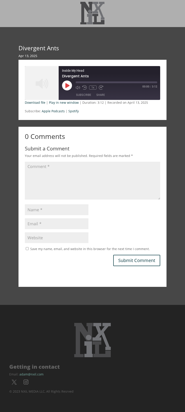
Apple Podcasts (53, 111)
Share (100, 95)
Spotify (73, 111)
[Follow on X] (14, 382)
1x (92, 87)
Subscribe (83, 95)
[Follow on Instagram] (26, 382)
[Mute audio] (78, 87)
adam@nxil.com (31, 374)
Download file (35, 102)
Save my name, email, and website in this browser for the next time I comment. (90, 249)
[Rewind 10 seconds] (84, 87)
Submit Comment (136, 260)
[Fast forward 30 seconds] (101, 87)
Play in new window (64, 102)
